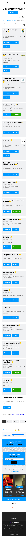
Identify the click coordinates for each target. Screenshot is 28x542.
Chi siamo (6, 528)
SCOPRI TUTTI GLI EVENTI (14, 499)
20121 (11, 126)
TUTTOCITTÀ (18, 525)
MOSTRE (20, 487)
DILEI (22, 525)
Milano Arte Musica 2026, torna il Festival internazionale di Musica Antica (8, 492)
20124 (14, 168)
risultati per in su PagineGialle (13, 434)
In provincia (11, 25)
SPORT (9, 506)
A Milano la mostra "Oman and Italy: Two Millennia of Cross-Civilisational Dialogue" (20, 492)
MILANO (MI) (21, 36)
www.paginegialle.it (18, 430)
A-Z (14, 24)
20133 (10, 60)
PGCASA (6, 525)
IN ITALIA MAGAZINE (6, 520)
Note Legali (11, 528)
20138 (19, 241)
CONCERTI (8, 487)
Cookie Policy (21, 528)
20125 (12, 87)
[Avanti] (24, 421)
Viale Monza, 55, (7, 87)
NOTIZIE (4, 506)
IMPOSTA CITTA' (14, 520)
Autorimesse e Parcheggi (7, 33)
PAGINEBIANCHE (12, 525)
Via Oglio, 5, (6, 186)
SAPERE (23, 506)
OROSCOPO (5, 508)
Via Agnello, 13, (6, 126)
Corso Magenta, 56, (8, 258)
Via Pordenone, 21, (7, 329)
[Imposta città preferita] (4, 2)
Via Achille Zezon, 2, (8, 168)
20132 (13, 329)
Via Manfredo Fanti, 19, (9, 366)
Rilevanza (10, 24)
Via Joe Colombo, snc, (8, 205)
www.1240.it (16, 16)
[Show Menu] (24, 3)
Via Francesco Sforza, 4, (9, 36)
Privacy (16, 528)
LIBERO (4, 524)
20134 (17, 109)
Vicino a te (17, 25)
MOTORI (14, 506)
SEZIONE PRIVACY (21, 520)
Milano (8, 3)
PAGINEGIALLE (13, 524)
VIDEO (18, 506)
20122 (16, 36)
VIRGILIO (8, 524)
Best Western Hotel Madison (13, 398)
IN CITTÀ (11, 508)
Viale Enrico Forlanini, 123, (9, 109)
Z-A (16, 24)
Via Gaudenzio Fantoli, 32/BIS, (10, 241)
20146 (15, 145)
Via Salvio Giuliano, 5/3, (8, 145)
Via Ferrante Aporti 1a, (8, 311)
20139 (10, 186)
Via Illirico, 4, (6, 60)
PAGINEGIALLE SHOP (21, 524)
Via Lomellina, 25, (7, 223)
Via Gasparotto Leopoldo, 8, (10, 401)
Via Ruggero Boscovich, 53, (9, 347)
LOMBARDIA (6, 37)
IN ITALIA (17, 508)
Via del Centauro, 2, (8, 384)
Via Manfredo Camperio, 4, (9, 276)
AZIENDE (23, 508)
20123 (14, 258)
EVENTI (14, 510)
